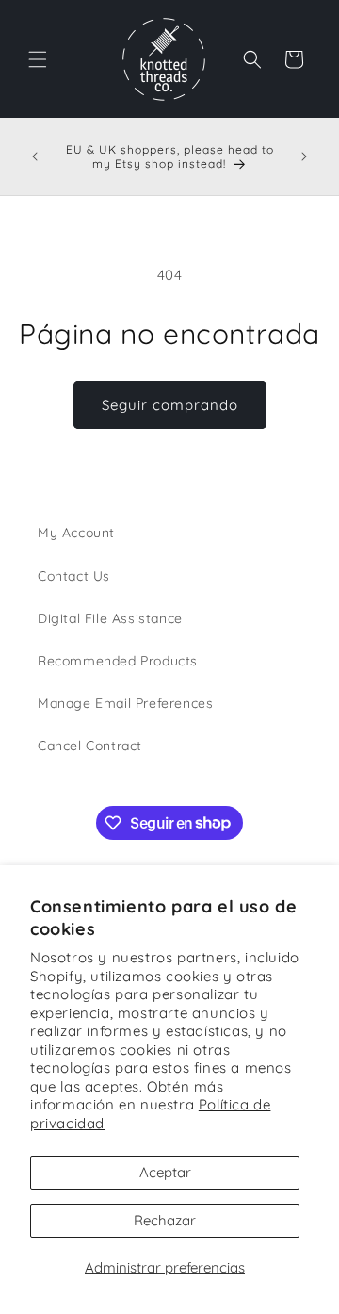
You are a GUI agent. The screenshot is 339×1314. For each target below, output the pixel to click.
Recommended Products (118, 660)
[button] (37, 59)
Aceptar (165, 1172)
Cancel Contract (90, 745)
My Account (76, 532)
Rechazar (165, 1220)
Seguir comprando (170, 405)
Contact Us (74, 575)
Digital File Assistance (110, 618)
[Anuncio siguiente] (304, 156)
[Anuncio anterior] (35, 156)
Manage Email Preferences (125, 703)
